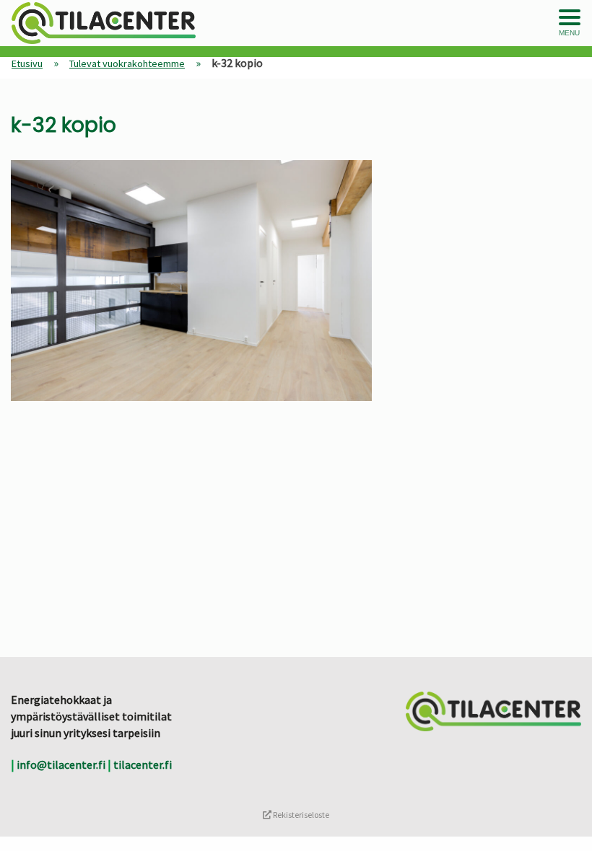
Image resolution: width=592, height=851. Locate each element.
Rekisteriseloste (300, 814)
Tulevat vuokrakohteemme (127, 63)
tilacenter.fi (142, 764)
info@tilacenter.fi (61, 764)
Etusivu (27, 63)
